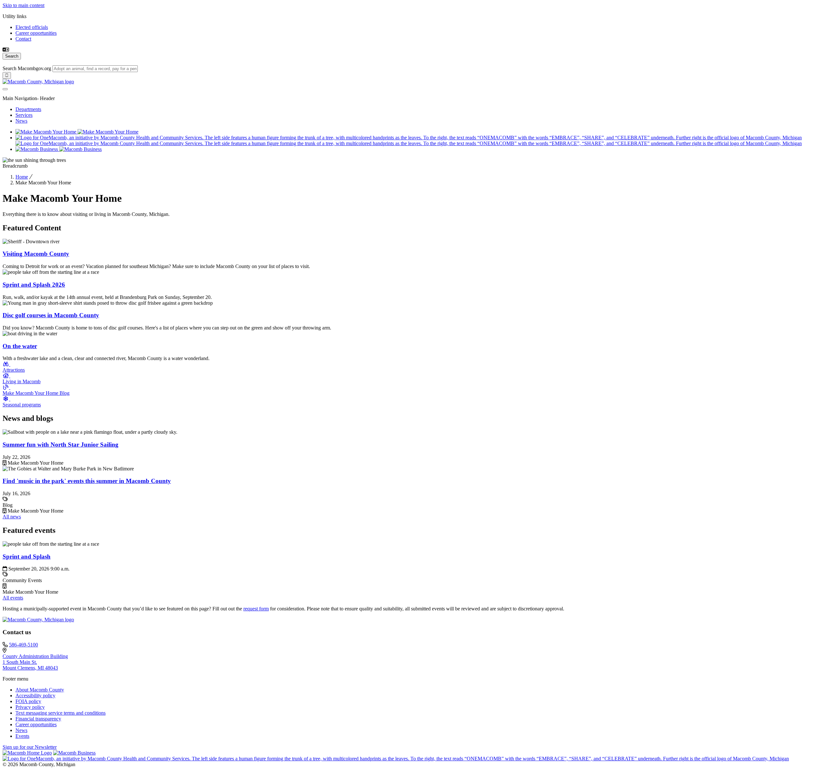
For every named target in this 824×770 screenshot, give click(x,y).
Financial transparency (38, 718)
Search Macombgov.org (27, 68)
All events (13, 597)
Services (24, 115)
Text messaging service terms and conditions (60, 713)
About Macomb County (39, 689)
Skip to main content (23, 5)
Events (22, 736)
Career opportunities (36, 33)
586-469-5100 (23, 644)
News (21, 121)
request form (256, 608)
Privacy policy (30, 707)
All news (12, 516)
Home (21, 177)
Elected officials (31, 27)
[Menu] (5, 89)
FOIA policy (28, 701)
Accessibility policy (35, 695)
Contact (23, 39)
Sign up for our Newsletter (30, 747)
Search (11, 56)
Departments (28, 109)
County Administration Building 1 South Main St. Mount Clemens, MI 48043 (35, 662)
